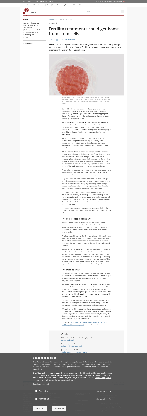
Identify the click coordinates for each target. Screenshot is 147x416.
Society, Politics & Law (31, 23)
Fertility (52, 39)
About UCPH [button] (77, 5)
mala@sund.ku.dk (67, 340)
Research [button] (41, 5)
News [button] (48, 5)
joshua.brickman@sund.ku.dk (71, 346)
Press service (28, 44)
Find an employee (106, 1)
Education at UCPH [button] (29, 5)
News (26, 19)
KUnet (115, 1)
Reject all (40, 408)
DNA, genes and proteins (67, 39)
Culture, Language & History (34, 30)
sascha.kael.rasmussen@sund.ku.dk (74, 352)
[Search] (122, 11)
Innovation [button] (56, 5)
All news (55, 19)
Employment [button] (66, 5)
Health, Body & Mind (31, 32)
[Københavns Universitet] (26, 12)
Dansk (120, 1)
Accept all (59, 408)
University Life (29, 35)
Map (97, 1)
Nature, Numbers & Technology (31, 26)
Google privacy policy (41, 384)
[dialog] (73, 384)
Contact (26, 37)
